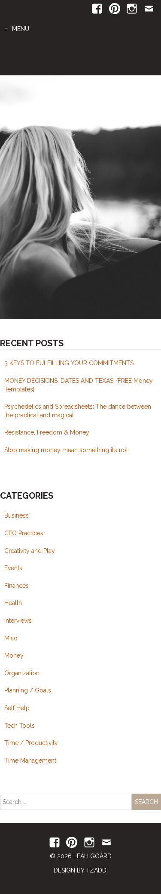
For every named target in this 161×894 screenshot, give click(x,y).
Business (16, 515)
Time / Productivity (31, 742)
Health (13, 602)
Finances (16, 585)
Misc (10, 638)
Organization (21, 673)
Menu (20, 28)
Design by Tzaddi (81, 870)
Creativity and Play (29, 550)
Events (13, 568)
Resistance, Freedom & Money (46, 432)
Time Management (30, 760)
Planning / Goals (27, 690)
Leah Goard (80, 57)
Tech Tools (19, 725)
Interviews (18, 620)
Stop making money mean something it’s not (66, 450)
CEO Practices (23, 533)
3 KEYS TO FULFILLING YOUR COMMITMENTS (69, 363)
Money (14, 655)
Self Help (17, 708)
